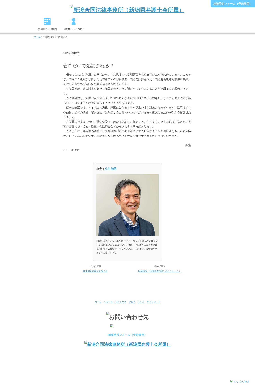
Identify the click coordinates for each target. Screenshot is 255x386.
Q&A (207, 26)
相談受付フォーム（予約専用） (232, 3)
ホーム (37, 37)
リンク (141, 302)
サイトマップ (153, 302)
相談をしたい (127, 26)
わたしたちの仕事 (100, 26)
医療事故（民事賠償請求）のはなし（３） (159, 271)
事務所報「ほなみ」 (181, 26)
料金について (154, 26)
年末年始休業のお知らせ (95, 271)
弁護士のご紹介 (74, 26)
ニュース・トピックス (77, 58)
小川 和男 (111, 168)
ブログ (132, 302)
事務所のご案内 (47, 26)
